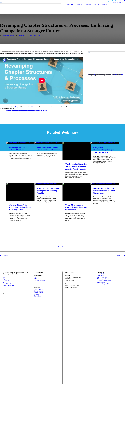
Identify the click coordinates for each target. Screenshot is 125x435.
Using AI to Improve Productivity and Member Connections (76, 207)
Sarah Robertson (8, 35)
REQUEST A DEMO (118, 2)
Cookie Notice (101, 282)
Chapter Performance (40, 280)
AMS (35, 277)
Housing (36, 294)
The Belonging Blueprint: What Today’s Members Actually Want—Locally (76, 166)
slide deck (33, 107)
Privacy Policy (101, 274)
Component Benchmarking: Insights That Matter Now (103, 149)
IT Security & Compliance (104, 279)
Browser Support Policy (104, 284)
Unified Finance (38, 292)
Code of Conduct (102, 277)
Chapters (33, 35)
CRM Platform (38, 289)
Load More (62, 230)
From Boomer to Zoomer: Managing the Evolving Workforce (48, 190)
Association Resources (9, 284)
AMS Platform (38, 279)
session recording (12, 107)
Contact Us (6, 280)
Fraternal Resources (8, 285)
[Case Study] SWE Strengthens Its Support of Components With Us (29, 110)
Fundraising (37, 296)
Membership (40, 35)
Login (4, 277)
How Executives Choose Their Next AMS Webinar (48, 148)
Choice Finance (38, 291)
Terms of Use (100, 275)
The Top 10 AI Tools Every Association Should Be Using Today (20, 207)
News (4, 282)
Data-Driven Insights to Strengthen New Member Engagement (104, 190)
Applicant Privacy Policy (104, 280)
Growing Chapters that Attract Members (19, 148)
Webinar (22, 35)
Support (5, 279)
